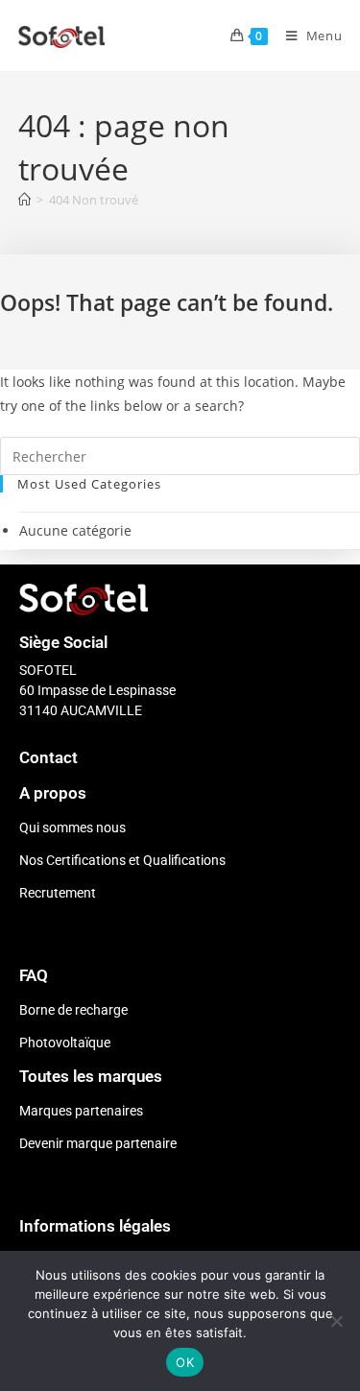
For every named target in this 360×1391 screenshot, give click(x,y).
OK (185, 1362)
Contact (48, 757)
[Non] (336, 1321)
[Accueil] (24, 199)
